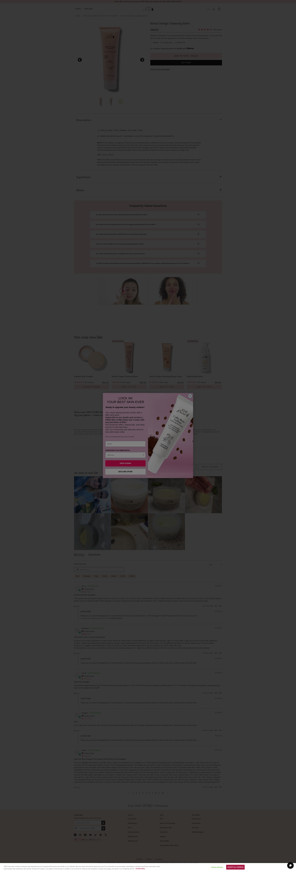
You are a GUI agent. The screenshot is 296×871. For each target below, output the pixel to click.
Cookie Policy (140, 869)
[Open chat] (290, 865)
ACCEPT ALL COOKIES (235, 867)
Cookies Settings (217, 867)
